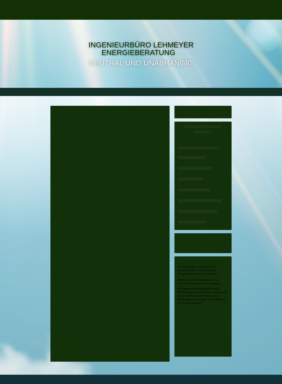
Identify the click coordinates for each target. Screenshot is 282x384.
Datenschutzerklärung (200, 91)
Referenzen (166, 91)
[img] (86, 10)
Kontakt (123, 91)
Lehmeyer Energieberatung (89, 91)
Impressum (143, 91)
